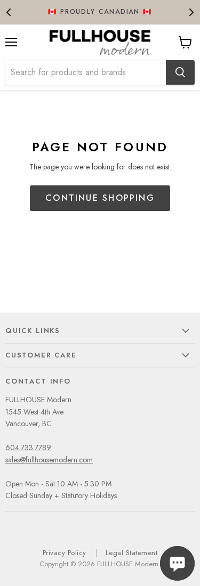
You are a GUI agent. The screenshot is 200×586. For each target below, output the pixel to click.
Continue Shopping (100, 198)
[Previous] (9, 12)
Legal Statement (132, 553)
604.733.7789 (28, 447)
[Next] (191, 12)
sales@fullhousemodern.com (49, 459)
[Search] (180, 72)
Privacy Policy (64, 553)
